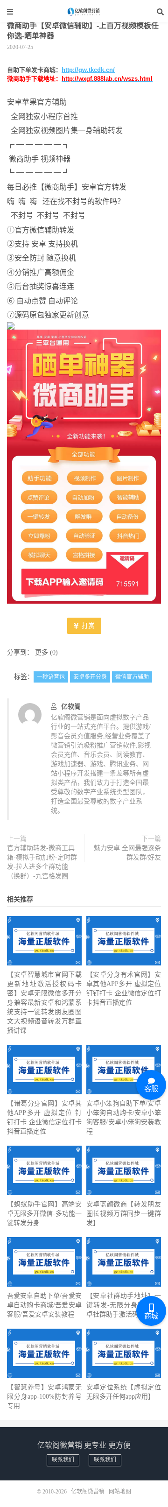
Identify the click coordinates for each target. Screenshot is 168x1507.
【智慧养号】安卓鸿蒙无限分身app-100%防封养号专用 (44, 1396)
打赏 (87, 625)
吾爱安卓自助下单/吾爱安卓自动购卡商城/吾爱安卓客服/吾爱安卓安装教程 (44, 1305)
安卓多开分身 (90, 677)
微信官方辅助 (132, 677)
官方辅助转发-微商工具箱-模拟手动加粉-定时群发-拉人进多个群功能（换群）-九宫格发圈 (42, 862)
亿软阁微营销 (84, 11)
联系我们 (63, 1460)
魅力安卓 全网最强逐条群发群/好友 (127, 853)
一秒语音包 (51, 677)
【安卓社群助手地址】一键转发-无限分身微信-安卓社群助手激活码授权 (123, 1305)
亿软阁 (71, 706)
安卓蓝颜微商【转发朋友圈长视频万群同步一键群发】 (123, 1213)
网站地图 (120, 1491)
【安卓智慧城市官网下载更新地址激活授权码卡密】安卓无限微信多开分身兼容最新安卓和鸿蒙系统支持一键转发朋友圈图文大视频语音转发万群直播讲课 (44, 1002)
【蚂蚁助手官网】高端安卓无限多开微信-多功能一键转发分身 (44, 1213)
